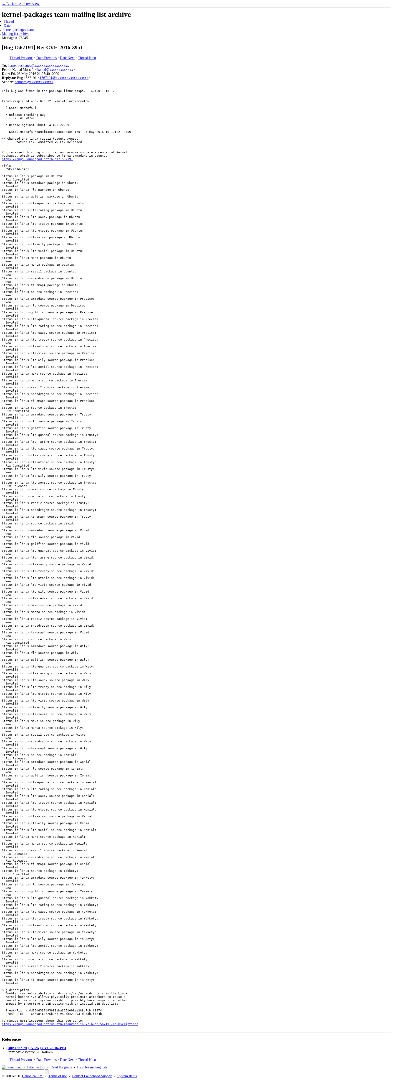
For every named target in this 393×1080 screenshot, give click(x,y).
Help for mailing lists (92, 1067)
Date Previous (46, 58)
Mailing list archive (15, 34)
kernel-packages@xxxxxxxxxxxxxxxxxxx (38, 65)
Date (7, 25)
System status (127, 1076)
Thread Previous (21, 58)
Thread (9, 21)
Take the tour (36, 1067)
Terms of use (57, 1076)
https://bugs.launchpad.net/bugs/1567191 (37, 159)
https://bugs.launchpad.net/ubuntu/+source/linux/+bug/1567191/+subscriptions (70, 1024)
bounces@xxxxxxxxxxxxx (34, 82)
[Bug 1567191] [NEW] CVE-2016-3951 (36, 1048)
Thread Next (87, 58)
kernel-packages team (18, 30)
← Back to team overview (21, 4)
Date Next (67, 58)
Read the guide (61, 1067)
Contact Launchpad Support (92, 1076)
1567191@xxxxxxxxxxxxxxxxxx (64, 78)
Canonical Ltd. (32, 1076)
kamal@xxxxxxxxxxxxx (55, 70)
